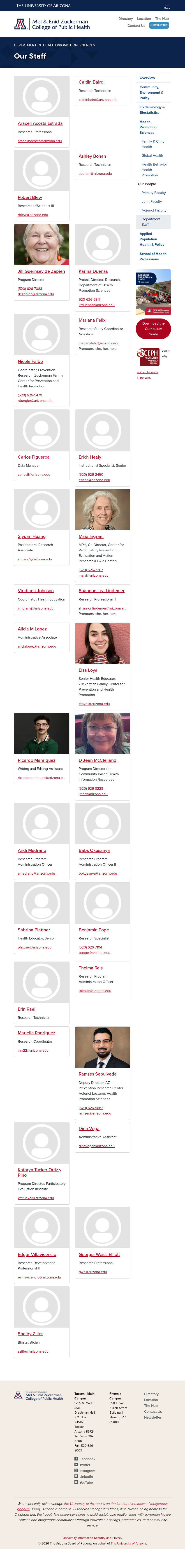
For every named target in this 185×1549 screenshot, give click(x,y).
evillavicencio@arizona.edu (39, 1277)
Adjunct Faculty (154, 210)
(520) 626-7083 (30, 289)
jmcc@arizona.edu (93, 794)
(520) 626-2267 (91, 570)
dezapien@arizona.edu (36, 294)
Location (144, 18)
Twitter (84, 1465)
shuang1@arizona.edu (35, 559)
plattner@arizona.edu (34, 947)
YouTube (86, 1482)
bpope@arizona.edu (94, 953)
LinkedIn (86, 1476)
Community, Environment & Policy (151, 92)
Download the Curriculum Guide (153, 329)
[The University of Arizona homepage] (43, 5)
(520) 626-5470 (30, 395)
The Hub (162, 18)
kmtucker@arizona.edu (36, 1198)
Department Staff (151, 222)
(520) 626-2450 (91, 474)
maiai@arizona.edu (94, 575)
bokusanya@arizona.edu (98, 873)
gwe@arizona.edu (93, 1272)
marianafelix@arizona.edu (99, 343)
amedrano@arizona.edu (36, 873)
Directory (125, 18)
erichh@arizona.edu (94, 480)
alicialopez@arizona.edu (37, 646)
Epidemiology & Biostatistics (152, 110)
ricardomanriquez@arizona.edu (42, 778)
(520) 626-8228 (91, 788)
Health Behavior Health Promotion (154, 169)
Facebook (87, 1459)
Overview (147, 78)
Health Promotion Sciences (148, 127)
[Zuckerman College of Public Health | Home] (52, 24)
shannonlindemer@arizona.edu (103, 608)
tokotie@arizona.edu (95, 991)
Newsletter (159, 25)
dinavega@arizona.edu (97, 1146)
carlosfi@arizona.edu (34, 474)
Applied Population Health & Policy (152, 239)
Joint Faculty (152, 201)
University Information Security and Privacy (92, 1538)
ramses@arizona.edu (95, 1113)
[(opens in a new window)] (153, 292)
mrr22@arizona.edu (33, 1050)
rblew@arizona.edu (33, 215)
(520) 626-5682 (91, 1108)
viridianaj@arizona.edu (35, 608)
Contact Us (136, 25)
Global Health (152, 155)
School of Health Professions (153, 257)
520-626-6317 (89, 299)
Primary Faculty (154, 193)
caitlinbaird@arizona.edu (98, 100)
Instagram (87, 1471)
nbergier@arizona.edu (35, 400)
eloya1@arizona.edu (94, 704)
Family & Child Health (153, 144)
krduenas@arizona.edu (97, 305)
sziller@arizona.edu (33, 1351)
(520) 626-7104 (90, 947)
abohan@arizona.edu (95, 173)
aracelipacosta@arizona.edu (40, 141)
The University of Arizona (128, 1543)
